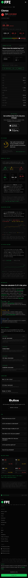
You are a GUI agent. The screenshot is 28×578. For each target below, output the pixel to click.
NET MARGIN (5, 97)
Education (3, 518)
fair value (20, 298)
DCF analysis (20, 290)
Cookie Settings (4, 541)
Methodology (3, 522)
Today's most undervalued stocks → (9, 477)
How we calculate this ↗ (20, 151)
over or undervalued (10, 314)
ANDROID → (20, 68)
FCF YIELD (5, 102)
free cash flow (11, 303)
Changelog (3, 534)
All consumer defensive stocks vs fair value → (11, 475)
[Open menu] (25, 2)
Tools (2, 515)
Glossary (3, 520)
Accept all (14, 575)
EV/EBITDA (5, 90)
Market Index (4, 511)
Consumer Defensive (7, 7)
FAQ (2, 532)
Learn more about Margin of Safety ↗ (12, 201)
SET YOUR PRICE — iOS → (9, 68)
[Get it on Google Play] (14, 130)
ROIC (3, 95)
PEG (3, 85)
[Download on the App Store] (14, 125)
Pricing (2, 524)
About (2, 530)
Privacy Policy (4, 539)
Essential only (14, 572)
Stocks (2, 513)
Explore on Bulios (14, 407)
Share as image (6, 18)
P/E (3, 77)
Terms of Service (5, 536)
